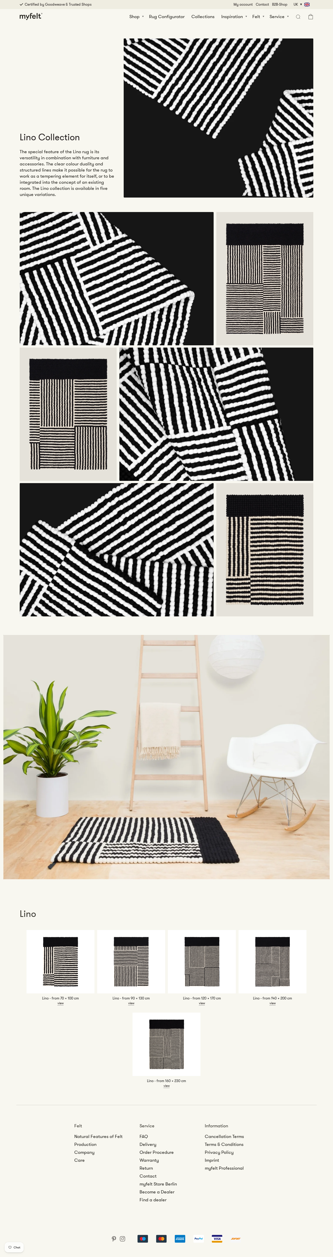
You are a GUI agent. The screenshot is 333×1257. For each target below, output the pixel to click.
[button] (297, 16)
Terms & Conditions (224, 1144)
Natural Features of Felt (98, 1136)
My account (243, 4)
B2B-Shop (279, 4)
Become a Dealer (157, 1192)
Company (84, 1152)
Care (79, 1160)
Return (146, 1168)
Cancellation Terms (224, 1136)
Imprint (212, 1160)
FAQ (144, 1136)
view (61, 1003)
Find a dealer (153, 1200)
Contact (262, 4)
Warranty (149, 1160)
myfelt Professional (224, 1168)
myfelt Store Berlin (158, 1184)
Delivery (148, 1144)
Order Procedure (157, 1152)
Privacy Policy (219, 1152)
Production (85, 1144)
